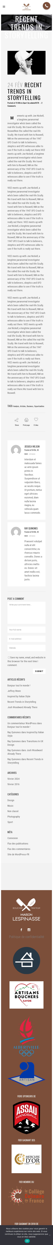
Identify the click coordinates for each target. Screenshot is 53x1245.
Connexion (12, 838)
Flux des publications (17, 843)
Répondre (32, 454)
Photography (13, 816)
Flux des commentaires (18, 849)
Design (10, 800)
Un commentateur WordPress (22, 723)
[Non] (49, 1235)
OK (27, 1241)
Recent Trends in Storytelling (21, 701)
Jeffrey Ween (14, 690)
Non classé (12, 811)
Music (10, 805)
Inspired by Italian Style (18, 696)
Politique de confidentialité (26, 937)
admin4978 (34, 102)
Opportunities (39, 406)
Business (30, 406)
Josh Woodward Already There (22, 707)
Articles (23, 406)
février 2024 (13, 778)
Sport (25, 102)
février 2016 (13, 784)
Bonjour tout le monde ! (18, 685)
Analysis (16, 406)
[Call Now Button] (46, 6)
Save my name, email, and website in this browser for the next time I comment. (26, 661)
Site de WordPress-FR (18, 854)
